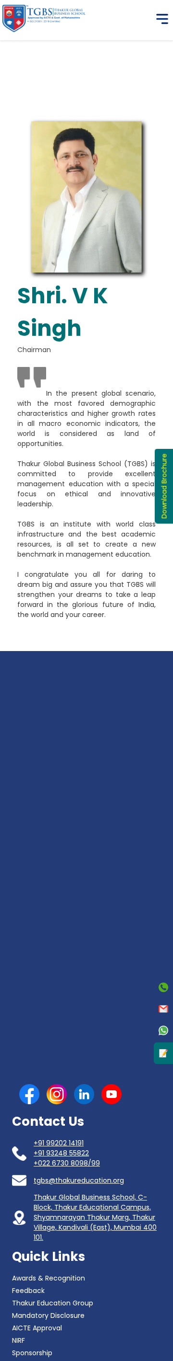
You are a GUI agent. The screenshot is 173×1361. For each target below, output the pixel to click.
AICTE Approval (37, 1328)
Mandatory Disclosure (48, 1315)
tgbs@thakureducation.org (79, 1180)
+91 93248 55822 (61, 1153)
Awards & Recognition (48, 1278)
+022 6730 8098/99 (67, 1163)
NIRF (18, 1340)
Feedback (28, 1290)
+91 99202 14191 (59, 1143)
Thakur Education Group (52, 1303)
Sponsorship (32, 1353)
